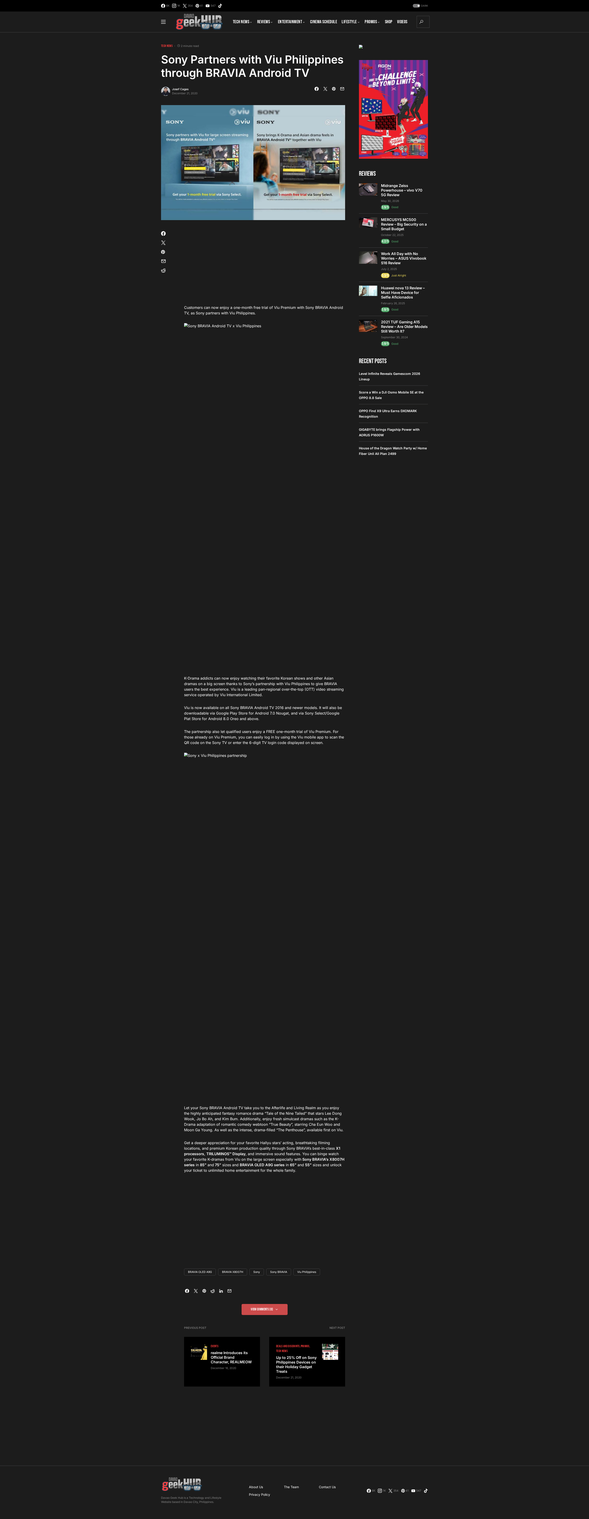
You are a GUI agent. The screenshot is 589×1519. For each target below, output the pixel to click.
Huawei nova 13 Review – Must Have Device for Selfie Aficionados (403, 292)
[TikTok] (220, 6)
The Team (291, 1487)
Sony (256, 1272)
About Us (256, 1487)
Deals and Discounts (288, 1346)
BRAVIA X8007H (232, 1272)
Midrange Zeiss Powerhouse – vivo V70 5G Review (401, 190)
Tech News (167, 46)
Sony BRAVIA (278, 1272)
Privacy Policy (259, 1494)
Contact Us (327, 1487)
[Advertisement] (264, 265)
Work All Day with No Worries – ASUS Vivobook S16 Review (403, 258)
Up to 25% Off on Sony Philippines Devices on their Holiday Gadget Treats (296, 1364)
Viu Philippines (306, 1272)
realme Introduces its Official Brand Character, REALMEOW (231, 1357)
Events (214, 1346)
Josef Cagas (180, 89)
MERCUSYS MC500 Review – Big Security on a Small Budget (404, 224)
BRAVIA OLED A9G (200, 1272)
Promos (305, 1346)
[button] (420, 6)
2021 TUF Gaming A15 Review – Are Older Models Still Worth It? (404, 326)
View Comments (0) (262, 1309)
